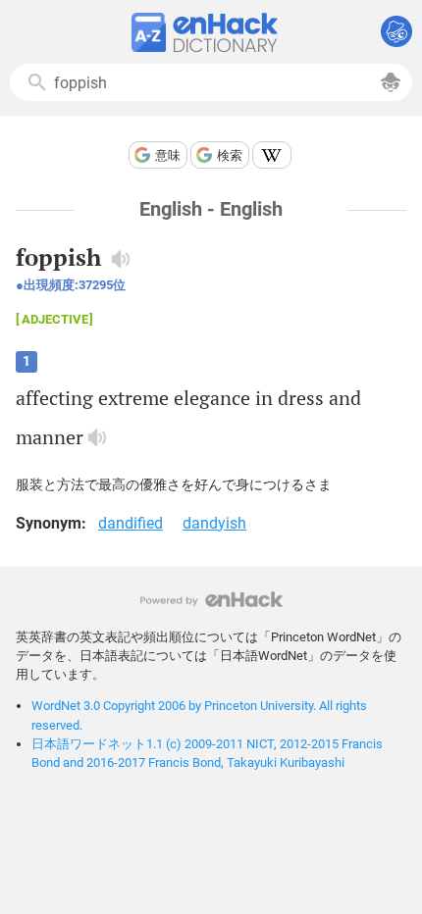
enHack (211, 599)
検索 (229, 155)
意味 (168, 155)
